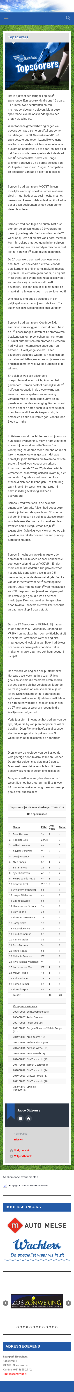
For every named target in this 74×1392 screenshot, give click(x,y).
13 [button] (56, 1327)
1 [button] (18, 1327)
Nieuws (18, 1139)
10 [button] (47, 1327)
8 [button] (40, 1327)
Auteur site (28, 1118)
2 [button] (21, 1327)
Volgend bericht (23, 1156)
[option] (37, 1301)
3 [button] (24, 1327)
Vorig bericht (21, 1150)
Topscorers (18, 37)
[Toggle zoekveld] (68, 17)
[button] (5, 1303)
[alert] (37, 1185)
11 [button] (50, 1327)
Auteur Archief (20, 1118)
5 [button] (30, 1327)
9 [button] (43, 1327)
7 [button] (37, 1327)
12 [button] (53, 1327)
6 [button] (34, 1327)
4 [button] (27, 1327)
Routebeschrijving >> (15, 1373)
